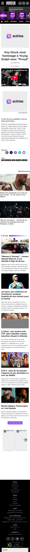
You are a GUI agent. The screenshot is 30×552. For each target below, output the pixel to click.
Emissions (15, 484)
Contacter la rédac (15, 505)
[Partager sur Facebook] (6, 153)
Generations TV (15, 527)
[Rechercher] (23, 3)
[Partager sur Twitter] (11, 153)
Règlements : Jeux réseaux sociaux (15, 518)
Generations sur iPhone (15, 510)
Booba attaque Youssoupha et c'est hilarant (14, 407)
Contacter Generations (15, 534)
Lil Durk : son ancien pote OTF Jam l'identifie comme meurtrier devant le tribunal (14, 333)
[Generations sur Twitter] (12, 538)
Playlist (15, 488)
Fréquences (15, 492)
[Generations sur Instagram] (22, 538)
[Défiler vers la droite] (25, 440)
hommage (18, 160)
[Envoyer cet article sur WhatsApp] (19, 153)
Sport (21, 21)
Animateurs (15, 486)
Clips (15, 529)
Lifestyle (15, 503)
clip (2, 160)
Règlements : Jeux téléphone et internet (15, 522)
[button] (9, 440)
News (6, 21)
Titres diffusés (15, 490)
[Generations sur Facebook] (8, 538)
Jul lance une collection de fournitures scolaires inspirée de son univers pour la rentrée (15, 295)
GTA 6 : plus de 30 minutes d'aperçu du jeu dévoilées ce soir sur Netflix (14, 373)
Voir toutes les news (15, 423)
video (13, 160)
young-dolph (8, 160)
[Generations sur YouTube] (17, 538)
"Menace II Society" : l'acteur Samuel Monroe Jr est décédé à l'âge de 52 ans (15, 258)
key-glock (24, 160)
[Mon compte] (27, 3)
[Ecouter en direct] (20, 3)
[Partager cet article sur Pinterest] (15, 153)
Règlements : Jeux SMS (15, 520)
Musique (14, 21)
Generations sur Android (15, 512)
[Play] (2, 14)
